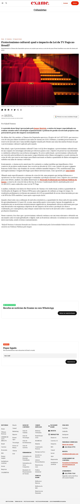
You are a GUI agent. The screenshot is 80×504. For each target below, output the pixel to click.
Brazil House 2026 (39, 436)
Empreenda (54, 459)
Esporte (14, 434)
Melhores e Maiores (38, 482)
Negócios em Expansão (39, 492)
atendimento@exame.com (70, 454)
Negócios (4, 469)
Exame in (53, 437)
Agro (52, 456)
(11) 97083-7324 (70, 473)
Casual (14, 428)
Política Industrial (38, 471)
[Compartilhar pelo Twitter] (15, 110)
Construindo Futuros (39, 448)
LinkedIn (65, 431)
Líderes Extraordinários (40, 461)
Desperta (53, 444)
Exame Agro (14, 438)
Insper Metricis (8, 115)
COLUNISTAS (5, 472)
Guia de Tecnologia (26, 436)
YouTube (65, 428)
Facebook (65, 437)
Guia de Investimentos (27, 441)
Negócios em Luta (39, 466)
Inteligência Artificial (4, 462)
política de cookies (29, 501)
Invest (3, 466)
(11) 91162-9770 (70, 447)
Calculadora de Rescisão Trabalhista (27, 458)
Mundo (14, 425)
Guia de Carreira (25, 446)
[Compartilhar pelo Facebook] (5, 110)
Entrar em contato (67, 444)
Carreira (3, 447)
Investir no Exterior (38, 456)
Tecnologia (15, 442)
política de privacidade (42, 501)
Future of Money (15, 446)
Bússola (37, 444)
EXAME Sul (38, 440)
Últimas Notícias (3, 433)
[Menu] (2, 3)
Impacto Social (18, 39)
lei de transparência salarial (58, 501)
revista (53, 431)
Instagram (65, 434)
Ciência (14, 450)
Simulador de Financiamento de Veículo (27, 471)
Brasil (3, 444)
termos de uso (18, 501)
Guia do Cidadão (25, 431)
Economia (4, 450)
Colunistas (40, 10)
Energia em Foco (40, 452)
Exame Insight (3, 457)
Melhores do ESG (38, 487)
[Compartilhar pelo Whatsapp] (2, 110)
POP (13, 454)
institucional (10, 501)
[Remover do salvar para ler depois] (21, 110)
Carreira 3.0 (54, 440)
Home (2, 39)
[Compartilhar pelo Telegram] (11, 110)
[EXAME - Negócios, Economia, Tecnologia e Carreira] (40, 3)
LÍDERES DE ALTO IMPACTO (4, 438)
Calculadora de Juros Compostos (27, 465)
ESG (2, 453)
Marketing (15, 431)
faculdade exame (53, 426)
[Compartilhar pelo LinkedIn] (8, 110)
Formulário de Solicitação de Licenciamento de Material (70, 464)
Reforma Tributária (38, 431)
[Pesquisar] (6, 3)
